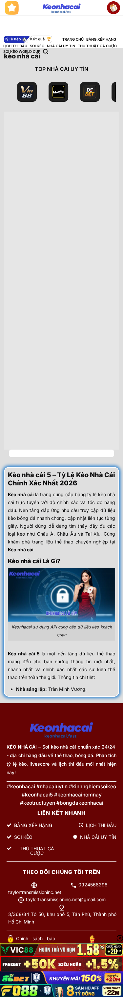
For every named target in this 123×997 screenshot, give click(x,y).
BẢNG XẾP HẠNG (101, 39)
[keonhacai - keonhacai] (61, 8)
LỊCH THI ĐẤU (15, 46)
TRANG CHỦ (73, 39)
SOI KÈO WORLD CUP (21, 51)
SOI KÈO (37, 46)
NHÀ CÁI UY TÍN (61, 46)
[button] (45, 52)
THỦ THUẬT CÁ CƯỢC (97, 46)
